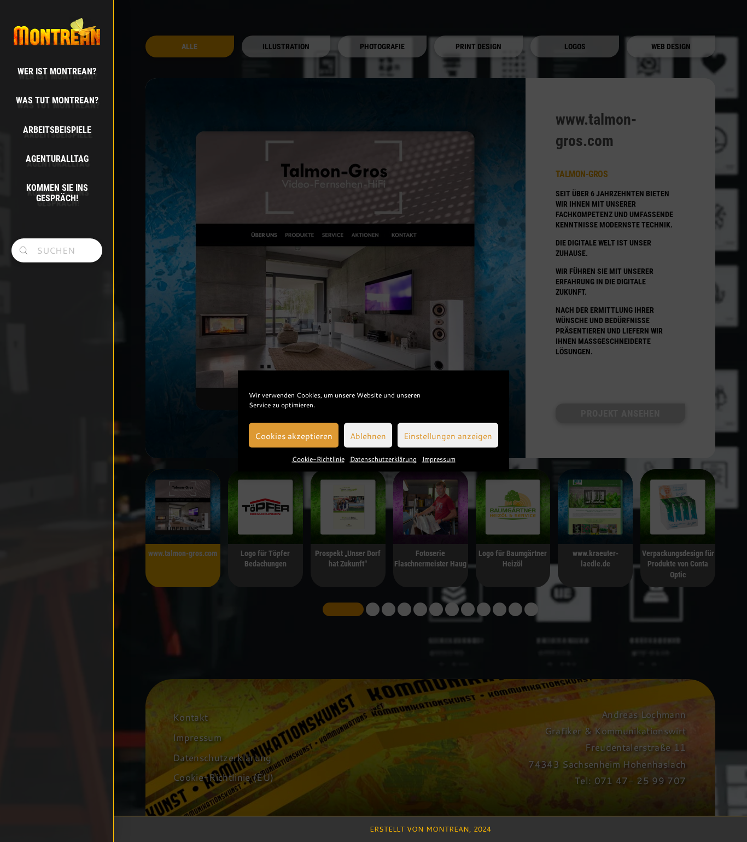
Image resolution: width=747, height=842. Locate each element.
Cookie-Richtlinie (318, 458)
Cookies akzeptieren (293, 435)
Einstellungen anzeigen (448, 435)
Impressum (439, 458)
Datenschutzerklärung (383, 458)
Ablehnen (368, 435)
